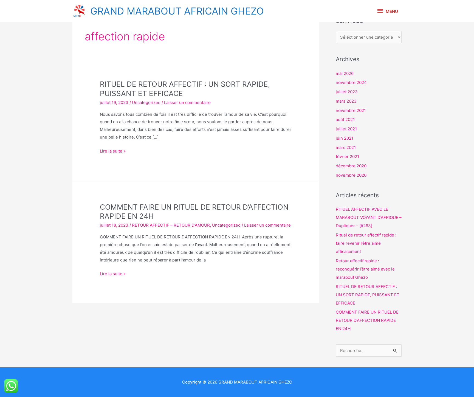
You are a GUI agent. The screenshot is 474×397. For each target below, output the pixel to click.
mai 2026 (345, 73)
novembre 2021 (351, 110)
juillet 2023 (347, 91)
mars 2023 (346, 101)
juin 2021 (344, 138)
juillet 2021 (346, 128)
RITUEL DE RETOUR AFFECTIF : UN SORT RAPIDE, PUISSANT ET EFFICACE (367, 295)
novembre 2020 (351, 175)
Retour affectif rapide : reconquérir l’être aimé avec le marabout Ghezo (365, 269)
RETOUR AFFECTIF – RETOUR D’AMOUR (171, 225)
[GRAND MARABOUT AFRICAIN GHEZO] (79, 11)
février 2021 (347, 156)
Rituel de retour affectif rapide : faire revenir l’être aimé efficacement (366, 243)
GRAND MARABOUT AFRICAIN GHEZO (177, 11)
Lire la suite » (113, 150)
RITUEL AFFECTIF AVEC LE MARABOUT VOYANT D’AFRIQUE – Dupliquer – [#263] (369, 217)
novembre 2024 (351, 82)
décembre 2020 (351, 165)
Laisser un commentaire (187, 102)
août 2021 (345, 119)
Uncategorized (146, 102)
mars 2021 (346, 147)
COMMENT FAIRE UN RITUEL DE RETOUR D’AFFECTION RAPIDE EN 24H (367, 320)
